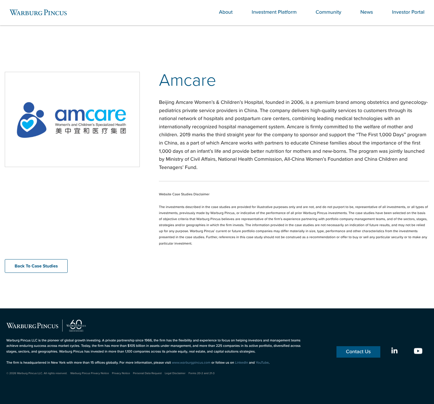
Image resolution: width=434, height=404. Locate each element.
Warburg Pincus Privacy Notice (89, 373)
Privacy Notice (121, 373)
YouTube (262, 362)
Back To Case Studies (36, 266)
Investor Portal (408, 12)
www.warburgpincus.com (191, 362)
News (366, 12)
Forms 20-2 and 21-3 (201, 373)
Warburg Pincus (38, 12)
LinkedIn (241, 362)
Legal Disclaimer (175, 373)
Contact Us (358, 351)
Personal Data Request (147, 373)
